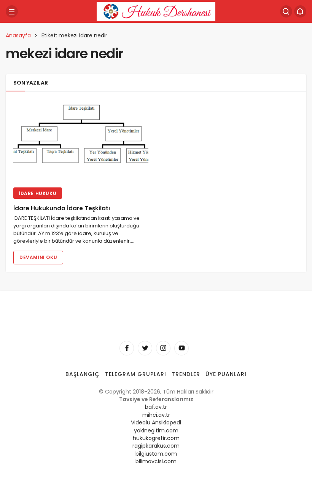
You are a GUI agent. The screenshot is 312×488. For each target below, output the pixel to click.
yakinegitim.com (156, 430)
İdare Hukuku (37, 193)
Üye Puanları (226, 374)
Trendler (186, 374)
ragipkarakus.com (156, 446)
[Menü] (12, 11)
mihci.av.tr (156, 415)
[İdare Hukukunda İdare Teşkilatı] (80, 140)
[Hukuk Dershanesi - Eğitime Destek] (156, 11)
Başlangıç (82, 374)
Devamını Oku (38, 257)
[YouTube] (181, 348)
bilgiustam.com (156, 454)
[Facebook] (126, 348)
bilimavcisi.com (156, 461)
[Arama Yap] (286, 11)
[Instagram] (163, 348)
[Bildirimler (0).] (300, 11)
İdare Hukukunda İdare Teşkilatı (61, 209)
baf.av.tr (156, 407)
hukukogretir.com (156, 438)
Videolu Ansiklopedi (156, 422)
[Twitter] (145, 348)
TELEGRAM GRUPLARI (135, 374)
